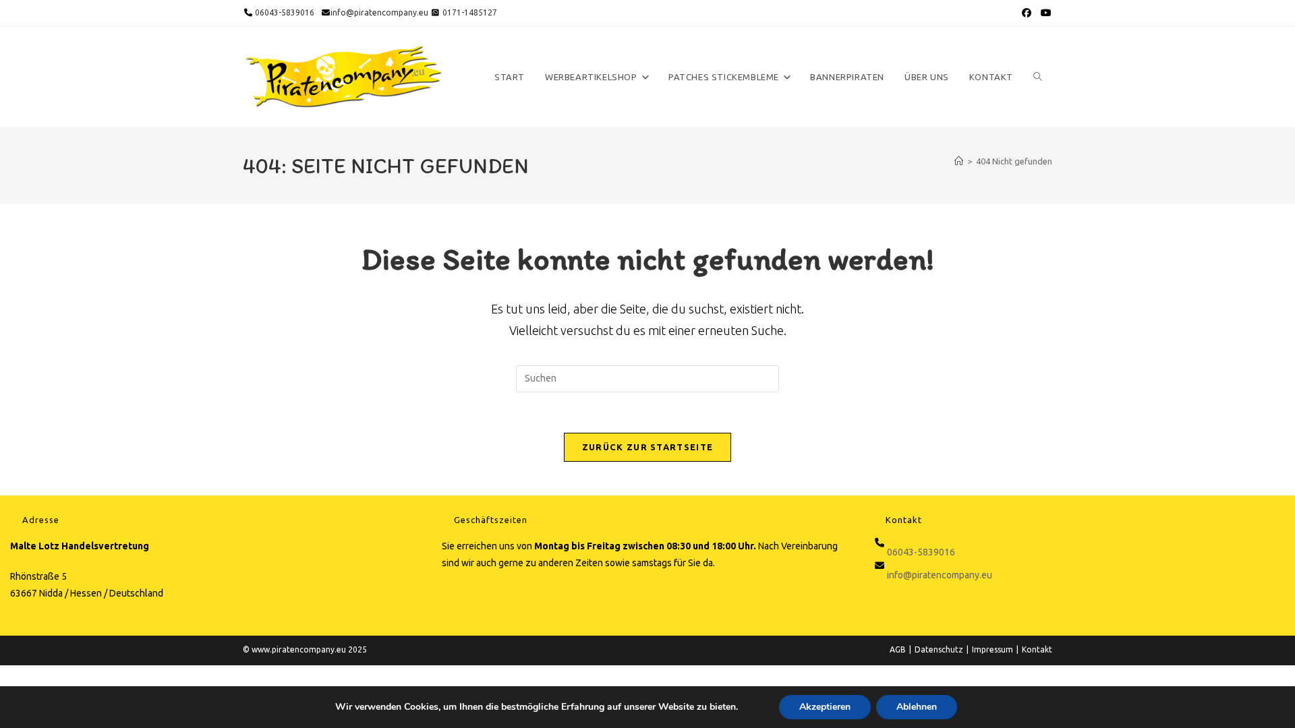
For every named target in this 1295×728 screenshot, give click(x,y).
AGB (898, 649)
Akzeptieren (825, 706)
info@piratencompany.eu (379, 12)
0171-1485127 (469, 12)
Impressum (992, 649)
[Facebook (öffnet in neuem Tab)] (1026, 13)
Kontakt (1037, 649)
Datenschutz (939, 649)
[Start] (958, 161)
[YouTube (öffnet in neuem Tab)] (1045, 13)
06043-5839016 (283, 12)
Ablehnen (916, 706)
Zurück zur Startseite (647, 447)
